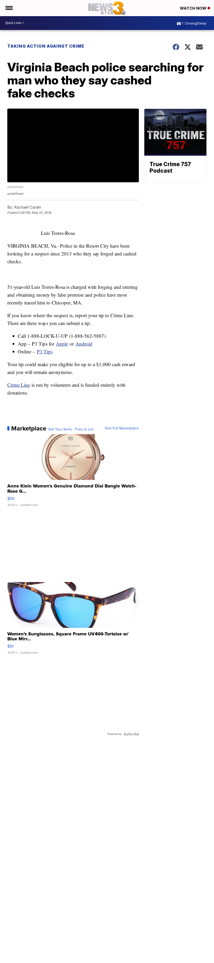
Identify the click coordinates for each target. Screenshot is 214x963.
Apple (62, 343)
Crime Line (18, 385)
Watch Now (193, 8)
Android (83, 343)
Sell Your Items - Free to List (70, 429)
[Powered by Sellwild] (131, 734)
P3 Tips (44, 351)
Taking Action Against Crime (45, 46)
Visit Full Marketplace (122, 428)
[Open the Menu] (9, 8)
